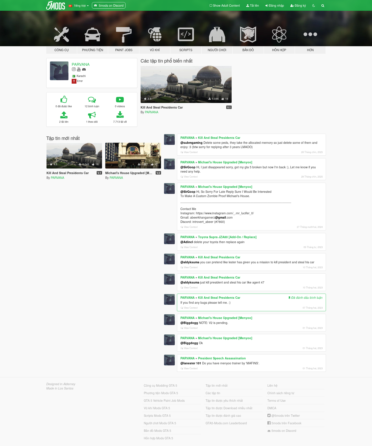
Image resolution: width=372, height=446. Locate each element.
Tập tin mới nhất (217, 385)
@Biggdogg (189, 322)
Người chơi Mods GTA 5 (160, 423)
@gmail (220, 217)
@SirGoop (187, 167)
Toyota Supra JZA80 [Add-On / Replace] (227, 237)
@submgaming (191, 142)
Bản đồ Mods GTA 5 (157, 430)
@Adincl (186, 242)
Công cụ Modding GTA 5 (160, 385)
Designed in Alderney (60, 384)
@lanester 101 (190, 363)
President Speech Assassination (222, 358)
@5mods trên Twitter (285, 415)
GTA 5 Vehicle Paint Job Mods (164, 400)
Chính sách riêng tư (280, 393)
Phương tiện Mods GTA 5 (161, 393)
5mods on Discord (283, 430)
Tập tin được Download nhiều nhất (229, 408)
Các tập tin (213, 393)
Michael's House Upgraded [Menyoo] (225, 162)
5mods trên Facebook (286, 423)
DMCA (271, 408)
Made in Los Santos (59, 388)
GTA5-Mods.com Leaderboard (226, 423)
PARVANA (81, 64)
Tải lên (254, 5)
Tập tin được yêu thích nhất (224, 400)
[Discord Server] (84, 69)
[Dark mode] (313, 5)
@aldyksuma (189, 262)
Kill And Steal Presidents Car (219, 137)
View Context (191, 152)
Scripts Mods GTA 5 (157, 415)
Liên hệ (272, 385)
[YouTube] (79, 69)
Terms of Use (276, 400)
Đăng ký (300, 5)
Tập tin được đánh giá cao (223, 415)
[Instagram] (74, 69)
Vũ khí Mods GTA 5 (157, 408)
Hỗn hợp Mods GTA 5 (158, 438)
